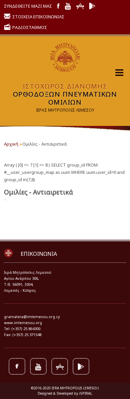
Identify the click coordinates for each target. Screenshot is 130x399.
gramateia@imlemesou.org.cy (32, 316)
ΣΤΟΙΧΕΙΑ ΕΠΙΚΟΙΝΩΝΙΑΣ (38, 17)
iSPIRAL (85, 393)
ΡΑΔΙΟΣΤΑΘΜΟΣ (29, 27)
